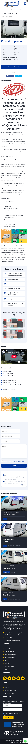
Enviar (14, 465)
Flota (7, 9)
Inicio (2, 9)
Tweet (19, 76)
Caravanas (22, 9)
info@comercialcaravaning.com (14, 127)
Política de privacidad (19, 461)
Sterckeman (14, 9)
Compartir (11, 76)
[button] (25, 3)
